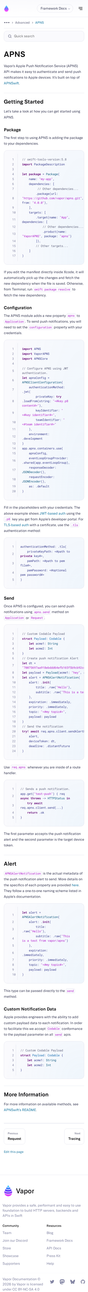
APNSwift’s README (20, 1110)
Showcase (11, 1256)
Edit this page (13, 1151)
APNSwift (11, 83)
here (75, 885)
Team (7, 1233)
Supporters (11, 1264)
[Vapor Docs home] (6, 8)
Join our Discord (15, 1241)
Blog (50, 1233)
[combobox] (46, 36)
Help (50, 1264)
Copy (78, 156)
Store (7, 1248)
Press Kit (53, 1256)
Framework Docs (60, 1241)
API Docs (54, 1248)
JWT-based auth (53, 513)
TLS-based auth (16, 525)
